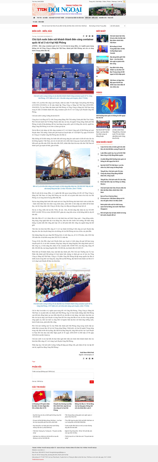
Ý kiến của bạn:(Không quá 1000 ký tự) (43, 371)
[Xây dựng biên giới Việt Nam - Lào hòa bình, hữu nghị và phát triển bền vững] (102, 59)
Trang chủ (92, 1)
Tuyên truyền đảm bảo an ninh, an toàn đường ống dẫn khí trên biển (78, 426)
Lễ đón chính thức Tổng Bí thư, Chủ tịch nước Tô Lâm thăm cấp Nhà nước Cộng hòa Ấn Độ (119, 134)
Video (104, 1)
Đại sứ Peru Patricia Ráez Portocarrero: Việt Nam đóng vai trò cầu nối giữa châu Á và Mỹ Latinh (112, 198)
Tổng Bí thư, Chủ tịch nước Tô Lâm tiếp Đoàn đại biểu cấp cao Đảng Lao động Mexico (113, 182)
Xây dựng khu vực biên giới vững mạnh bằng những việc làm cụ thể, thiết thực (46, 426)
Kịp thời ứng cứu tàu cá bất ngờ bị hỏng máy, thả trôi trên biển (47, 416)
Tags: (33, 361)
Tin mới (34, 25)
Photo (109, 1)
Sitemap (114, 1)
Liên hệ (120, 1)
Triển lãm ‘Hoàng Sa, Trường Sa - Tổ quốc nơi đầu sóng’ (47, 432)
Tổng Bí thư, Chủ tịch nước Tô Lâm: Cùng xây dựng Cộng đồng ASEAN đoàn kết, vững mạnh (112, 173)
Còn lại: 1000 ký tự (37, 381)
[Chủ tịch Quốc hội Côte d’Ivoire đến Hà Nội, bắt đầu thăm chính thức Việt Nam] (102, 38)
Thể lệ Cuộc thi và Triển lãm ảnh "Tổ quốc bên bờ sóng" (79, 437)
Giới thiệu (99, 1)
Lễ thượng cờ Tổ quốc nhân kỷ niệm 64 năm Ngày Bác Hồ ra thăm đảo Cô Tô (41, 406)
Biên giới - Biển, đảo (42, 31)
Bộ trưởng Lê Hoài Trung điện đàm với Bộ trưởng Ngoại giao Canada (92, 26)
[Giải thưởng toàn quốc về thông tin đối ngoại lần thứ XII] (111, 105)
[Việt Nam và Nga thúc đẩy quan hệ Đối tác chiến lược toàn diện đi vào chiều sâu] (102, 83)
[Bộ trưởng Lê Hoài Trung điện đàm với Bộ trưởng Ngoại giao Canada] (102, 49)
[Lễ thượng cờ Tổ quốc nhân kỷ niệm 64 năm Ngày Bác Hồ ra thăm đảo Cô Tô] (41, 396)
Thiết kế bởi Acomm (38, 459)
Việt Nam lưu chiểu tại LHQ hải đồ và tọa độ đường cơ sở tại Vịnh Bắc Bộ (45, 437)
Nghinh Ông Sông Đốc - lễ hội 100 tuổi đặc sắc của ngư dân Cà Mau (78, 432)
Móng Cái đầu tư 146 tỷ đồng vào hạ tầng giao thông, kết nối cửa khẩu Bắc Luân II (84, 406)
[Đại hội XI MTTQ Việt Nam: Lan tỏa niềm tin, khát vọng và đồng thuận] (103, 124)
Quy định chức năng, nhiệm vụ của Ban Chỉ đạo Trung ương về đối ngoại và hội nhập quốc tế (110, 72)
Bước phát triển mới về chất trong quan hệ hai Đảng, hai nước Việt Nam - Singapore (113, 207)
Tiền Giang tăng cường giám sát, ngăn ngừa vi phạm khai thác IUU (78, 416)
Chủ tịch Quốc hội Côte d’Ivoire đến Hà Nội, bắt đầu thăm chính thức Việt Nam (47, 26)
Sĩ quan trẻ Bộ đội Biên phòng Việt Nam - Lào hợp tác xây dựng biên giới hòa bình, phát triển (47, 421)
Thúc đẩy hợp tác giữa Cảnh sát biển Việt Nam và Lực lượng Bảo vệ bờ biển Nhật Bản (79, 421)
